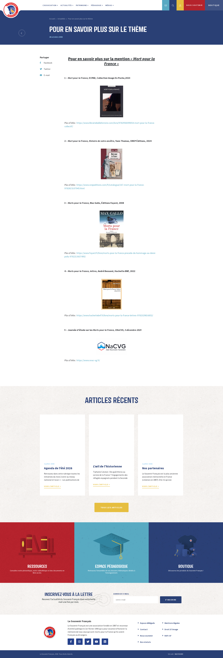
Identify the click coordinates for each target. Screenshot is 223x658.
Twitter (47, 69)
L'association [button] (50, 5)
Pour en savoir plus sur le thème (80, 19)
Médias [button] (109, 5)
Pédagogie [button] (96, 5)
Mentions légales (172, 623)
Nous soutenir (146, 635)
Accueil (52, 19)
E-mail (47, 75)
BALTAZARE (179, 654)
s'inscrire (170, 600)
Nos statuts (145, 642)
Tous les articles (111, 507)
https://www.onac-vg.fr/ (88, 360)
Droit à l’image (171, 629)
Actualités (61, 19)
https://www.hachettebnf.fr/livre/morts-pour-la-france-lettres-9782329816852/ (115, 315)
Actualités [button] (66, 5)
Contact (144, 629)
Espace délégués (147, 623)
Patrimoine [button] (81, 5)
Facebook (48, 62)
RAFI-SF (168, 635)
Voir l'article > (52, 486)
